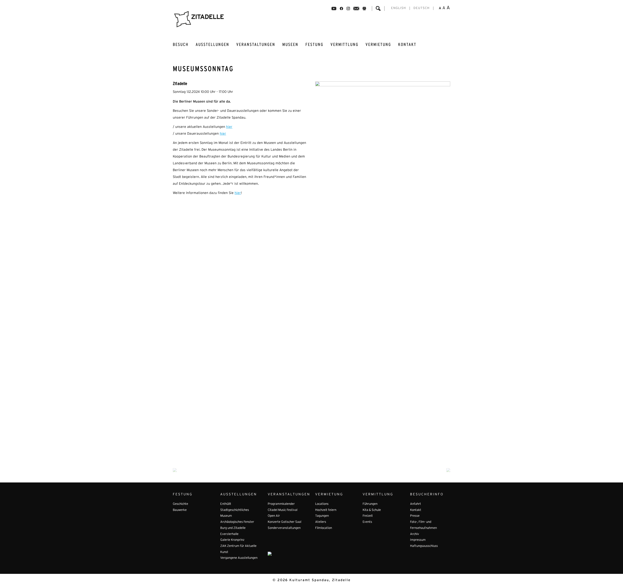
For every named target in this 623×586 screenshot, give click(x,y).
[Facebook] (334, 8)
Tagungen (322, 516)
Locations (322, 504)
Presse (415, 516)
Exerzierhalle (229, 534)
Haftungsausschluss (424, 546)
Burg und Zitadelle (233, 528)
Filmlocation (323, 528)
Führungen (370, 504)
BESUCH (181, 44)
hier (229, 127)
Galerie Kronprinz (232, 540)
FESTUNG (314, 44)
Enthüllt (225, 504)
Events (367, 522)
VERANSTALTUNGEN (255, 44)
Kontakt (407, 44)
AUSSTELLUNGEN (212, 44)
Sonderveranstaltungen (284, 528)
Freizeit (368, 516)
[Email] (356, 8)
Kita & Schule (372, 510)
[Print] (364, 8)
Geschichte (180, 504)
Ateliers (320, 522)
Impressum (418, 540)
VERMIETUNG (378, 44)
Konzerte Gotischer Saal (284, 522)
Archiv (414, 534)
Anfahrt (415, 504)
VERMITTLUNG (344, 44)
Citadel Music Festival (282, 510)
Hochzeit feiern (325, 510)
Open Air (274, 516)
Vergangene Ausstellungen (238, 558)
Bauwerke (180, 510)
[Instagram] (348, 8)
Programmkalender (281, 504)
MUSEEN (290, 44)
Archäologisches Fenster (237, 522)
